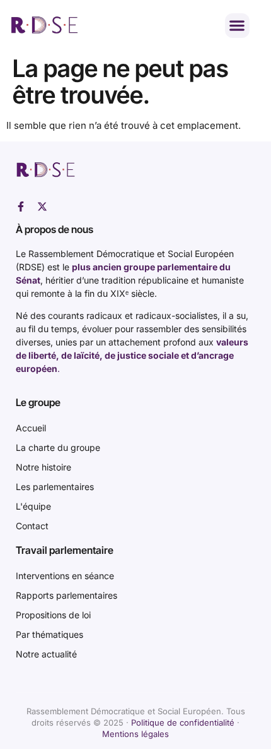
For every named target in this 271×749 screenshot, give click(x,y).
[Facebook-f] (21, 206)
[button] (237, 25)
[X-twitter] (42, 206)
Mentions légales (135, 734)
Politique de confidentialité (182, 722)
